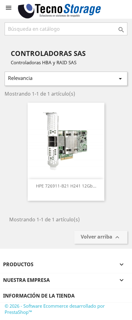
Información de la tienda (39, 295)
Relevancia (66, 78)
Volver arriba (101, 237)
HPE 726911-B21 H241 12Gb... (66, 186)
